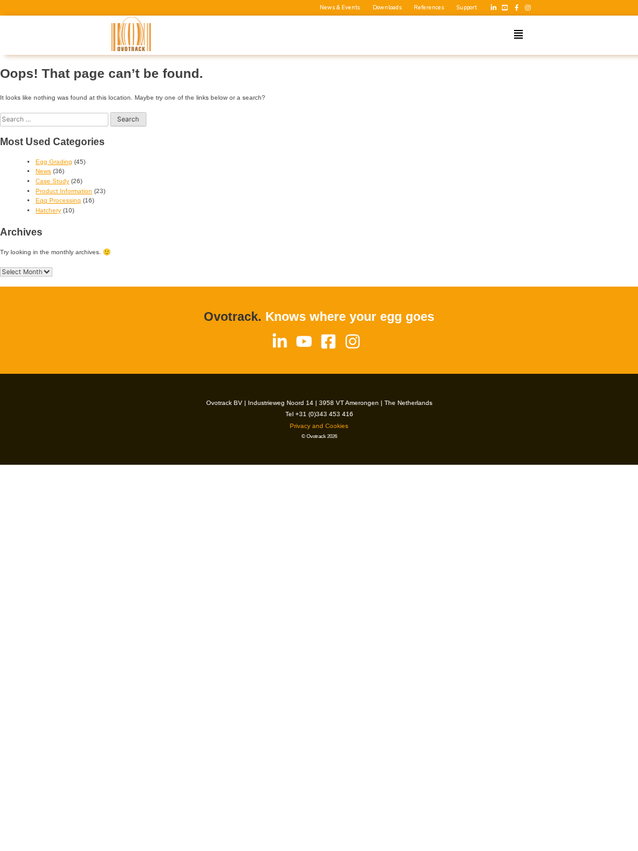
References (429, 7)
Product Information (64, 191)
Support (467, 7)
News (43, 171)
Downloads (387, 7)
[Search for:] (55, 119)
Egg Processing (58, 200)
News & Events (340, 7)
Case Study (52, 181)
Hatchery (48, 210)
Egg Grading (54, 161)
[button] (518, 35)
